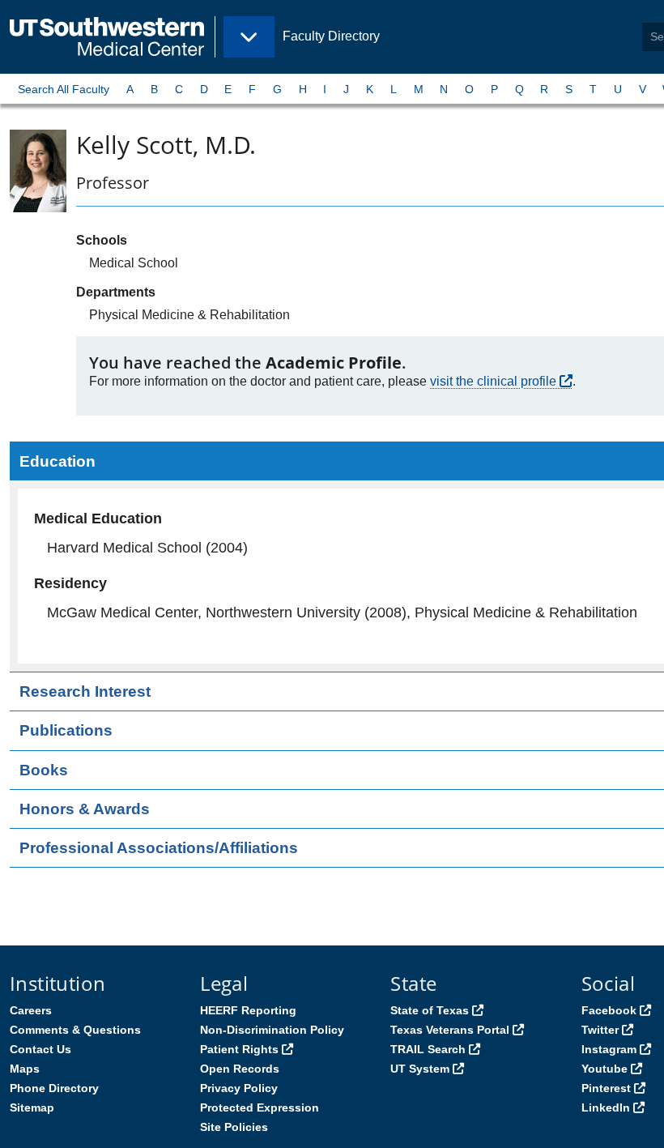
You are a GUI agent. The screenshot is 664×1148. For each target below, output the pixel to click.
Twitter (600, 1029)
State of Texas (429, 1010)
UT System (419, 1068)
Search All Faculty (63, 89)
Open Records (239, 1068)
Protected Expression (259, 1107)
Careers (31, 1010)
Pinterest (606, 1088)
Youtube (604, 1068)
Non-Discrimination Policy (272, 1029)
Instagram (608, 1049)
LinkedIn (605, 1107)
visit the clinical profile (493, 381)
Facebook (608, 1010)
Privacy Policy (239, 1088)
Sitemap (32, 1107)
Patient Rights (239, 1049)
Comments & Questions (75, 1029)
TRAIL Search (428, 1049)
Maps (25, 1068)
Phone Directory (54, 1088)
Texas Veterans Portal (449, 1029)
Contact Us (40, 1049)
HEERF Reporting (248, 1010)
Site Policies (234, 1126)
